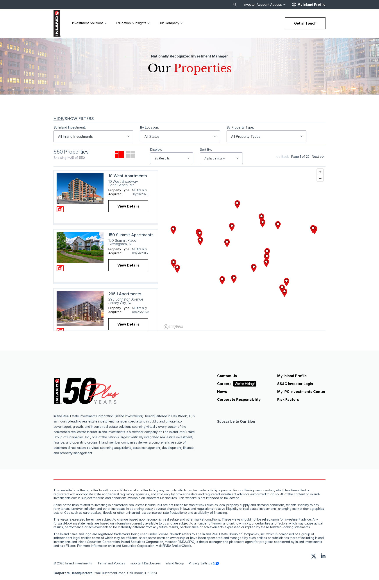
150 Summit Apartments (131, 235)
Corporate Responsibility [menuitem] (239, 399)
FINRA (182, 542)
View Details (128, 206)
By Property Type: (240, 127)
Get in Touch (305, 23)
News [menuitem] (222, 391)
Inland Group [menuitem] (175, 563)
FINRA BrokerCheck (177, 546)
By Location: (149, 127)
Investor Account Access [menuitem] (262, 5)
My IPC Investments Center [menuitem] (301, 391)
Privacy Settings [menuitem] (200, 563)
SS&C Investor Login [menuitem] (295, 383)
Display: (156, 150)
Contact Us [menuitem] (227, 376)
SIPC (190, 542)
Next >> (318, 156)
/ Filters (74, 118)
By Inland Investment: (70, 127)
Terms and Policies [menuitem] (111, 563)
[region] (243, 248)
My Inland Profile (311, 5)
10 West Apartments (127, 176)
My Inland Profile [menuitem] (292, 376)
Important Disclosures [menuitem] (145, 563)
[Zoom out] (320, 178)
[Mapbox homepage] (173, 326)
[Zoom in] (320, 172)
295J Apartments (124, 294)
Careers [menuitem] (236, 383)
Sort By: (206, 150)
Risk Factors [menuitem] (288, 399)
